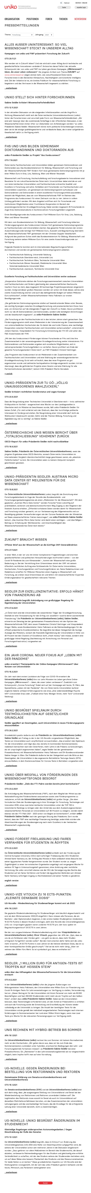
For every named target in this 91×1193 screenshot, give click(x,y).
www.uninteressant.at (14, 75)
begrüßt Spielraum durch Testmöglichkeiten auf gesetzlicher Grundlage (36, 713)
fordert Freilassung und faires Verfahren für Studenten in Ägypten (38, 840)
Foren (49, 19)
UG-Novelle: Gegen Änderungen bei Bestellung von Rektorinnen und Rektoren (42, 1070)
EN (84, 3)
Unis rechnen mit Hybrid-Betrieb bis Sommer (43, 1030)
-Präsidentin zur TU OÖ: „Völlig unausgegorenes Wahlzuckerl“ (36, 384)
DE (78, 3)
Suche (64, 7)
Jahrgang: (39, 34)
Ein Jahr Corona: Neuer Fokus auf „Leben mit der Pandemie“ (43, 657)
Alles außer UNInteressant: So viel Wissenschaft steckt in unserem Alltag (39, 46)
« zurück (8, 373)
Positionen (33, 19)
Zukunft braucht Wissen (26, 539)
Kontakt (45, 1183)
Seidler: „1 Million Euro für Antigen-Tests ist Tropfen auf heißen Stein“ (44, 965)
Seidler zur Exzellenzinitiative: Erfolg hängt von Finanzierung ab (44, 593)
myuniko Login (81, 7)
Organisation (12, 19)
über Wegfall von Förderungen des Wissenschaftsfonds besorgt (41, 776)
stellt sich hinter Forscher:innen (40, 97)
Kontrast (66, 3)
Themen (63, 19)
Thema (8, 34)
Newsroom (80, 19)
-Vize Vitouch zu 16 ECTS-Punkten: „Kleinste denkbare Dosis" (38, 896)
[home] (21, 6)
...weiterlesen (11, 88)
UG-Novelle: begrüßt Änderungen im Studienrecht (42, 1122)
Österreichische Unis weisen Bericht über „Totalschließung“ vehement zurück (41, 434)
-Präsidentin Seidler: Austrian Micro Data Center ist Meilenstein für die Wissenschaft (41, 480)
